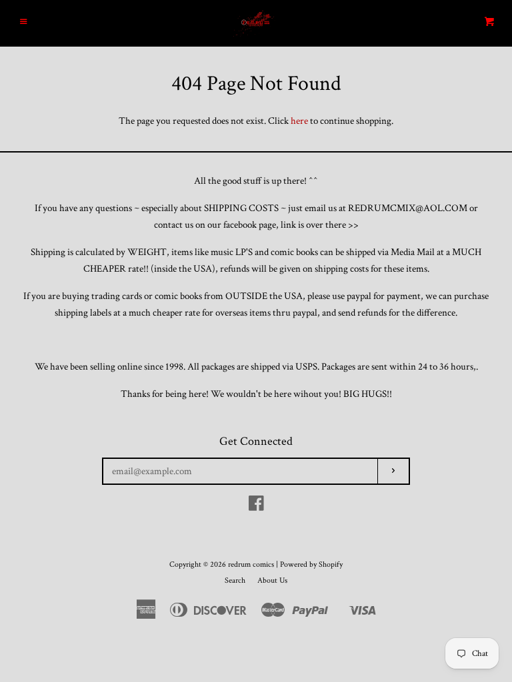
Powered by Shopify (311, 564)
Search (235, 580)
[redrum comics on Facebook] (256, 506)
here (299, 121)
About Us (272, 580)
